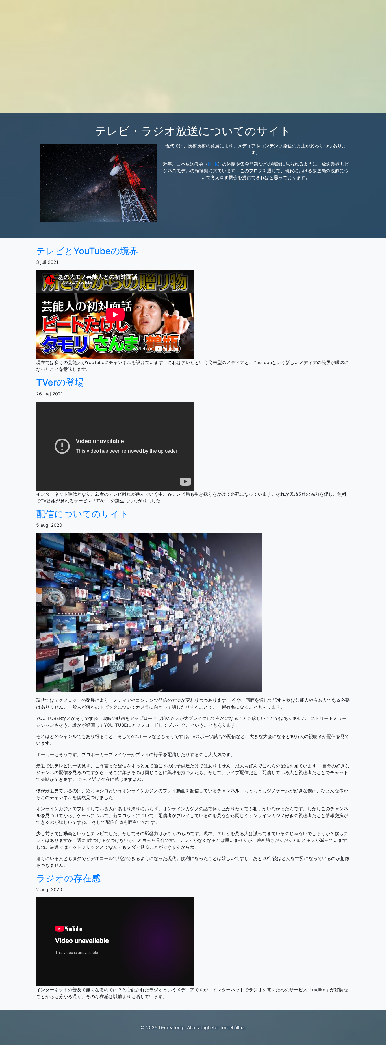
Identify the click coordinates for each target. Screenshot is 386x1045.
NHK (213, 164)
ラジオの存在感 (68, 878)
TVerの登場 (60, 382)
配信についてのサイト (82, 513)
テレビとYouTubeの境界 (87, 250)
